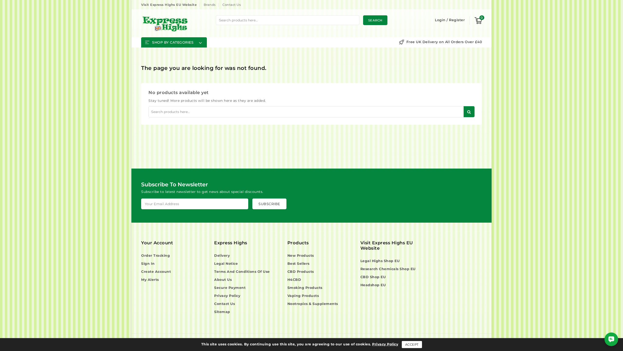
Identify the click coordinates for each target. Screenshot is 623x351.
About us (223, 279)
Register (457, 20)
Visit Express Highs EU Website (169, 5)
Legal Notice (226, 263)
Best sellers (298, 263)
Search (375, 20)
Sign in (148, 263)
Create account (156, 271)
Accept (412, 344)
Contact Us (231, 5)
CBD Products (300, 271)
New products (300, 255)
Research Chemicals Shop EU (388, 269)
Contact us (224, 304)
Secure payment (230, 287)
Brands (210, 5)
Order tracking (155, 255)
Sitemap (222, 312)
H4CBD (294, 279)
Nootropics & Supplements (312, 304)
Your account (157, 243)
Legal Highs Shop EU (380, 261)
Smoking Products (304, 287)
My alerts (150, 279)
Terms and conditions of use (242, 271)
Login (441, 20)
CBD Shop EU (373, 277)
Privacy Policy (227, 296)
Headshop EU (373, 285)
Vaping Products (303, 296)
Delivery (222, 255)
